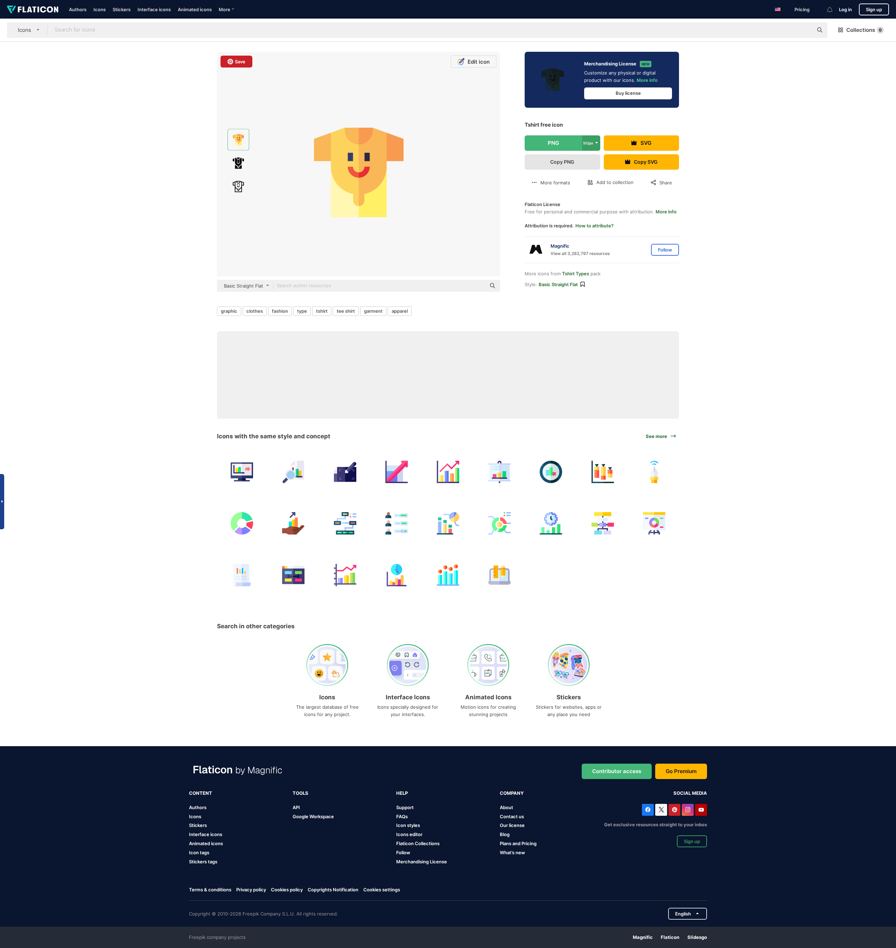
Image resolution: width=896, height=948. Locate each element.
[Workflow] (602, 523)
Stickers (122, 9)
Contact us (512, 816)
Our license (512, 825)
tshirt (322, 311)
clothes (254, 311)
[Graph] (396, 574)
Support (405, 807)
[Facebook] (648, 810)
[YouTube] (701, 810)
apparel (400, 311)
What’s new (512, 852)
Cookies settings (381, 889)
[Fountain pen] (654, 471)
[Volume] (602, 471)
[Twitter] (661, 810)
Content (200, 793)
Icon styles (408, 825)
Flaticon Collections (418, 843)
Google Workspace (313, 816)
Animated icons (195, 9)
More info (647, 80)
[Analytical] (499, 523)
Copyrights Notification (333, 889)
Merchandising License (421, 861)
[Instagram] (688, 810)
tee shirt (346, 311)
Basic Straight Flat (558, 284)
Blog (505, 834)
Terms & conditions (210, 889)
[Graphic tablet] (344, 471)
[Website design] (499, 574)
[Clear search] (804, 30)
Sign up (874, 9)
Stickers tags (203, 861)
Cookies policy (287, 889)
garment (373, 311)
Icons (99, 9)
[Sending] (241, 471)
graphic (229, 311)
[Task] (293, 574)
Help (402, 793)
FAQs (402, 816)
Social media (690, 793)
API (296, 807)
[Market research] (293, 471)
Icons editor (409, 834)
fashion (280, 311)
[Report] (241, 574)
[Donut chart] (241, 523)
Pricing (802, 9)
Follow (403, 852)
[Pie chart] (448, 523)
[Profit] (448, 471)
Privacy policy (251, 889)
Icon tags (199, 852)
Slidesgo (697, 937)
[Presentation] (499, 471)
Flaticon (670, 937)
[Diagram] (344, 523)
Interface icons (154, 9)
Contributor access (616, 771)
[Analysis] (550, 471)
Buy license (628, 93)
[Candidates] (396, 523)
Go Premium (681, 771)
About (506, 807)
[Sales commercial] (293, 523)
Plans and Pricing (518, 843)
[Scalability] (396, 471)
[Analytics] (448, 574)
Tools (300, 793)
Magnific (643, 937)
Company (512, 793)
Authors (77, 9)
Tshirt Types (575, 273)
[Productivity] (550, 523)
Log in (845, 9)
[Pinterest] (674, 810)
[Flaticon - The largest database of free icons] (32, 9)
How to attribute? (594, 225)
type (302, 311)
